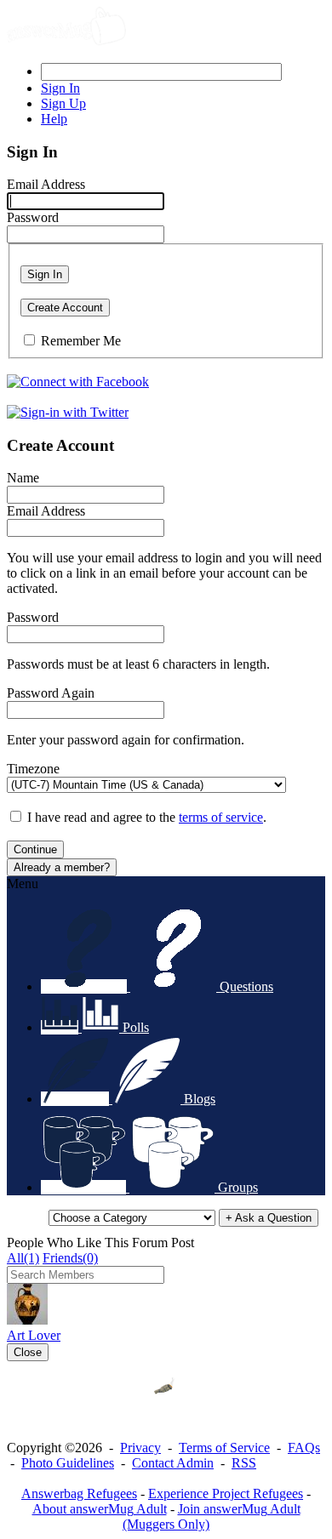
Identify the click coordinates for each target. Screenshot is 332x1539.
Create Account (65, 307)
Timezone (33, 768)
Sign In (44, 274)
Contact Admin (173, 1463)
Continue (35, 849)
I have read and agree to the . (146, 817)
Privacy (140, 1447)
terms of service (221, 817)
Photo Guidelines (67, 1463)
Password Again (50, 693)
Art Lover (33, 1335)
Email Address (46, 184)
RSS (244, 1463)
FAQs (304, 1447)
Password (33, 217)
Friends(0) (70, 1258)
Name (23, 477)
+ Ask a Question (269, 1217)
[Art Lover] (27, 1320)
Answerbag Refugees (79, 1493)
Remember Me (81, 340)
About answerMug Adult (99, 1509)
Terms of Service (224, 1447)
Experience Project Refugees (225, 1493)
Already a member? (62, 867)
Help (54, 118)
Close (28, 1352)
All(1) (23, 1258)
